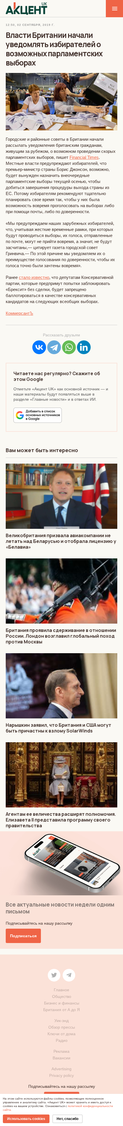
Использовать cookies (26, 1119)
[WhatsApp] (69, 347)
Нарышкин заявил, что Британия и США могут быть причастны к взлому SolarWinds (58, 728)
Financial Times (84, 157)
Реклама (61, 1051)
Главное (61, 990)
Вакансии (61, 1058)
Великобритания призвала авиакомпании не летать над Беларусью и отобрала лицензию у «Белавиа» (61, 541)
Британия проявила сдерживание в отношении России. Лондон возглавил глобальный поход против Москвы (61, 636)
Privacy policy (61, 1075)
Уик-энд (61, 1020)
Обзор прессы (61, 1027)
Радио (62, 1040)
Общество (61, 996)
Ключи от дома (61, 1033)
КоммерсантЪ (19, 313)
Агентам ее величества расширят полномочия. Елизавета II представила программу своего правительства (61, 820)
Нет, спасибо (67, 1119)
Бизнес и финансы (61, 1003)
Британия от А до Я (61, 1009)
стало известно (34, 277)
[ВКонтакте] (39, 347)
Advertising (61, 1069)
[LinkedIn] (84, 347)
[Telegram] (54, 347)
